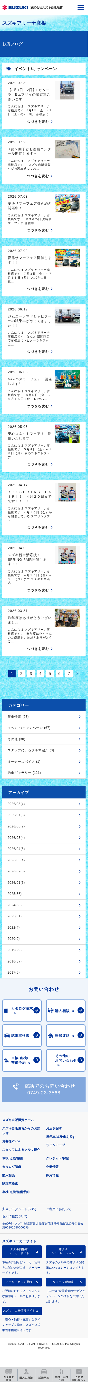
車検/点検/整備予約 (15, 1192)
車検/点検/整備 (12, 1158)
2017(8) (14, 972)
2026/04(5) (16, 849)
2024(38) (15, 905)
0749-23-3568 (43, 1092)
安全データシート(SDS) (19, 1209)
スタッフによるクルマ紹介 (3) (31, 750)
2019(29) (15, 950)
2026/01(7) (16, 882)
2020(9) (14, 939)
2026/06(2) (16, 826)
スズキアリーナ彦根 (24, 23)
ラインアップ (55, 1145)
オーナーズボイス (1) (24, 761)
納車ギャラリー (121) (24, 773)
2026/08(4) (16, 804)
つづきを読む (38, 121)
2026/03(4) (16, 860)
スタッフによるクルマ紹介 (21, 1149)
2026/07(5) (16, 815)
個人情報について (15, 1216)
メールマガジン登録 (19, 1282)
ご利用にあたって (58, 1209)
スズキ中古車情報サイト (19, 1310)
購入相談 (8, 1175)
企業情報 (52, 1167)
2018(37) (15, 961)
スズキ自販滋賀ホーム (18, 1120)
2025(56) (15, 894)
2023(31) (15, 916)
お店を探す (54, 1128)
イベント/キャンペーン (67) (29, 728)
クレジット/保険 (57, 1158)
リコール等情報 (63, 1282)
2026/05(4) (16, 838)
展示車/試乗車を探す (61, 1137)
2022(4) (14, 927)
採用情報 (52, 1175)
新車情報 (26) (18, 716)
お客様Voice (11, 1141)
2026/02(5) (16, 871)
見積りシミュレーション (63, 1251)
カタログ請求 (11, 1167)
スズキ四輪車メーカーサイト (19, 1251)
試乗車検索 (10, 1183)
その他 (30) (16, 739)
